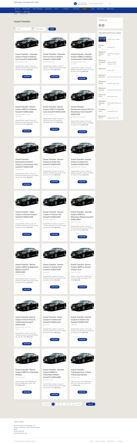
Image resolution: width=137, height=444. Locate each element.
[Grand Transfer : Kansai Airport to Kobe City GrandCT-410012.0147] (54, 147)
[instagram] (103, 25)
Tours (56, 9)
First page (47, 404)
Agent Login (26, 11)
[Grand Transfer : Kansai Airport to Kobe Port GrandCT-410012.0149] (82, 147)
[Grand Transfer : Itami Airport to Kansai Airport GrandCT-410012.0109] (27, 200)
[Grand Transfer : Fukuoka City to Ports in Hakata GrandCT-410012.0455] (54, 42)
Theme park (76, 9)
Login (91, 441)
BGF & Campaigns (37, 9)
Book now (27, 76)
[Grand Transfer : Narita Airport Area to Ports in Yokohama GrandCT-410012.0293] (27, 305)
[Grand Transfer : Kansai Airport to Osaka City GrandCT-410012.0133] (82, 305)
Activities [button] (66, 9)
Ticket (92, 9)
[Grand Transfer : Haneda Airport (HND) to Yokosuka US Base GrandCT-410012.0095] (54, 358)
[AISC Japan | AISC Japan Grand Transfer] (26, 3)
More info (30, 69)
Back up (90, 404)
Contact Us (18, 11)
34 (67, 404)
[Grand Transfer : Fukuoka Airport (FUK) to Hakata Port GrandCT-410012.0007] (27, 42)
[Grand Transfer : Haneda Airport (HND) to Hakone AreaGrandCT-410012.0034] (82, 42)
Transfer (84, 9)
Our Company (26, 9)
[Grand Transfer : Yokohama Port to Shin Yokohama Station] (82, 358)
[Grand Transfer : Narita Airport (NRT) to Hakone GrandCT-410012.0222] (27, 95)
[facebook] (100, 25)
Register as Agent (100, 441)
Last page (78, 404)
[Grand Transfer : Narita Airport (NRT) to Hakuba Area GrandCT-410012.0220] (54, 95)
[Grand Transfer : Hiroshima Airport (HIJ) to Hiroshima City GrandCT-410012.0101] (82, 95)
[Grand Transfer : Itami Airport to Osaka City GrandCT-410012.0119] (54, 305)
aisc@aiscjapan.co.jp (21, 433)
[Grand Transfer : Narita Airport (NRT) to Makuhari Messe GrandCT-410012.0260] (27, 252)
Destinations (48, 9)
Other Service (100, 9)
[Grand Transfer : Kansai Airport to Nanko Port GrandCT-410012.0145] (54, 252)
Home (18, 9)
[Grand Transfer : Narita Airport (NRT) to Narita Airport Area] (82, 252)
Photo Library (110, 9)
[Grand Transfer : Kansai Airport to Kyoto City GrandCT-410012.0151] (54, 200)
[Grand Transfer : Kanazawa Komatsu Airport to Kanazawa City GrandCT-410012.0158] (27, 147)
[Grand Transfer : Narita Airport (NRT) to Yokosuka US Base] (27, 358)
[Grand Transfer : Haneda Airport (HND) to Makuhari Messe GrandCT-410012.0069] (82, 200)
